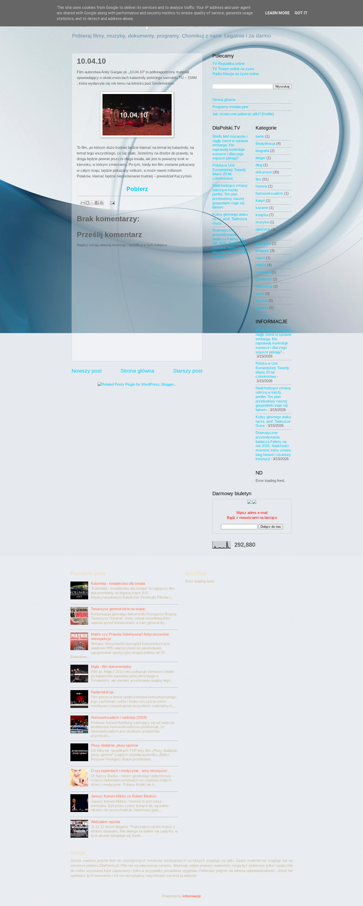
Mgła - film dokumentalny (111, 667)
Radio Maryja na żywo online (235, 74)
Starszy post (187, 371)
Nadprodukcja (102, 692)
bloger (260, 158)
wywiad (262, 300)
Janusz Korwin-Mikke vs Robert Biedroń (123, 796)
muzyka (262, 222)
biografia (262, 151)
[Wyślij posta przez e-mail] (111, 203)
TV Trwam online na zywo (233, 69)
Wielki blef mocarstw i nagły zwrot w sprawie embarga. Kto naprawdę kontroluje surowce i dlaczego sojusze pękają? (230, 147)
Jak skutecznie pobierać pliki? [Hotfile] (243, 114)
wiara (260, 294)
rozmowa (263, 272)
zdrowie (262, 308)
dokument (264, 172)
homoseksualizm (269, 193)
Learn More (277, 13)
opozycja (263, 229)
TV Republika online (228, 64)
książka (262, 215)
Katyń (260, 201)
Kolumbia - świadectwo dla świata (118, 583)
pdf (258, 236)
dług (259, 165)
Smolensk (264, 279)
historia (261, 186)
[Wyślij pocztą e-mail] (82, 202)
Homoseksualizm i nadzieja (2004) (119, 717)
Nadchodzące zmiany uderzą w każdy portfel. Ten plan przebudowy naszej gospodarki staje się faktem (230, 196)
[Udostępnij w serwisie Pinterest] (101, 202)
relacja (261, 265)
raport (260, 258)
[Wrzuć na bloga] (87, 202)
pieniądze (263, 243)
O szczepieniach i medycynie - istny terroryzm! (129, 771)
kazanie (262, 208)
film (258, 179)
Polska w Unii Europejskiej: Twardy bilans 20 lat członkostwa (229, 171)
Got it (301, 13)
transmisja (264, 286)
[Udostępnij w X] (92, 202)
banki (260, 136)
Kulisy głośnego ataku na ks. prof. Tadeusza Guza (230, 218)
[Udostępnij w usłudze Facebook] (96, 202)
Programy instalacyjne (230, 107)
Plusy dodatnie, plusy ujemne (114, 745)
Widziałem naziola (105, 822)
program (262, 251)
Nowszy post (87, 371)
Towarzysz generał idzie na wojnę (118, 609)
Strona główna (137, 371)
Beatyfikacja (265, 144)
